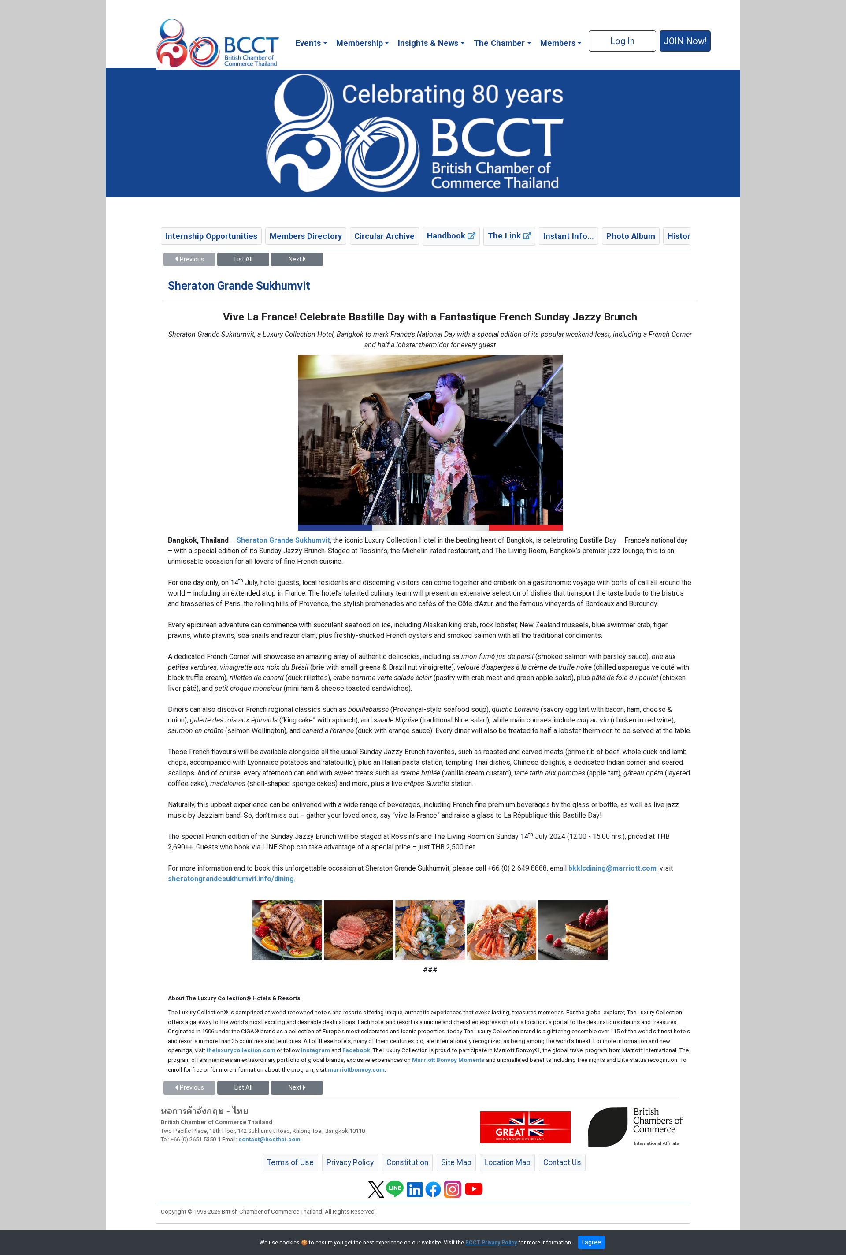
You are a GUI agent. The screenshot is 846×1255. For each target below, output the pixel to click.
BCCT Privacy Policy (491, 1243)
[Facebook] (433, 1188)
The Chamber (499, 43)
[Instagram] (452, 1188)
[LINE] (395, 1188)
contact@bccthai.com (269, 1139)
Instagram (315, 1050)
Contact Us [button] (562, 1162)
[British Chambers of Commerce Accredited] (638, 1127)
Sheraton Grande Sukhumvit (283, 540)
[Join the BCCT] (423, 132)
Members (557, 43)
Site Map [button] (456, 1162)
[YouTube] (473, 1188)
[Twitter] (376, 1188)
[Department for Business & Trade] (525, 1127)
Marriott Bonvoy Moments (448, 1060)
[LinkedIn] (415, 1188)
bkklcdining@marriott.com (612, 868)
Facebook (356, 1050)
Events (308, 43)
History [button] (681, 236)
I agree (591, 1242)
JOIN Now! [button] (685, 41)
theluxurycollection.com (241, 1050)
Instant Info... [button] (568, 236)
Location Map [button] (507, 1162)
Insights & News (428, 43)
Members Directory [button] (306, 236)
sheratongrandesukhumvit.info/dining (231, 879)
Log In (622, 41)
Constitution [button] (407, 1162)
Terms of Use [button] (290, 1162)
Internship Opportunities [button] (211, 236)
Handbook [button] (447, 235)
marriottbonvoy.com (356, 1069)
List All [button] (243, 259)
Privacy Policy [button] (350, 1162)
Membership (359, 43)
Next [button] (296, 259)
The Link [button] (505, 235)
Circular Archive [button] (384, 236)
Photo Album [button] (630, 236)
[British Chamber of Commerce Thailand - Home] (217, 43)
